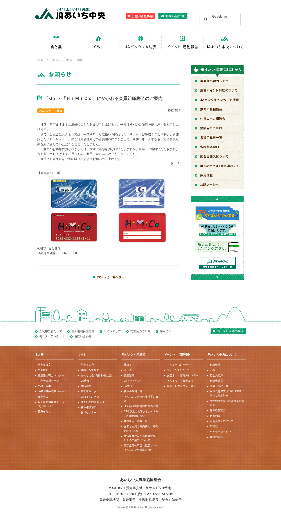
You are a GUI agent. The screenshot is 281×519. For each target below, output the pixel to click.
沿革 (212, 370)
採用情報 (165, 331)
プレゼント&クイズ (178, 370)
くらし (82, 354)
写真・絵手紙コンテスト (181, 386)
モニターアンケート (52, 336)
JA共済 (128, 386)
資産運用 (129, 375)
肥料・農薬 (44, 386)
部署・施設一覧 (219, 386)
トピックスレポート (179, 364)
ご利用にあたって (50, 331)
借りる (128, 370)
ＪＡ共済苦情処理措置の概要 (141, 406)
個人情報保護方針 (83, 331)
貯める (128, 364)
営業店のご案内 (140, 331)
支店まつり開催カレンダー (182, 375)
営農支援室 (44, 364)
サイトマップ (112, 331)
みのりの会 (97, 375)
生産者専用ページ (48, 380)
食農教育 (43, 396)
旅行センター (89, 412)
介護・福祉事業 (90, 370)
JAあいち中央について (221, 354)
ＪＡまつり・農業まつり (181, 380)
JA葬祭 (85, 380)
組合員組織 (216, 375)
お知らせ (55, 60)
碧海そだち (44, 411)
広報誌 (214, 426)
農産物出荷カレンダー (51, 375)
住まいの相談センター (94, 402)
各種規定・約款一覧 (136, 421)
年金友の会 (87, 364)
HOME (41, 60)
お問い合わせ (83, 336)
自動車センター (90, 391)
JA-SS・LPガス (90, 396)
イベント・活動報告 (177, 354)
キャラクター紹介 (220, 431)
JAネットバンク (133, 380)
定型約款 (215, 415)
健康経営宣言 (218, 410)
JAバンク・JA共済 (133, 354)
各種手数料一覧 (133, 391)
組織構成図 (216, 380)
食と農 (39, 354)
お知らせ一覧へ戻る (111, 277)
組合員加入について (222, 421)
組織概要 (215, 364)
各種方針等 (216, 437)
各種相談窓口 (89, 407)
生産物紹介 (44, 370)
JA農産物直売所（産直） (52, 391)
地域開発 (86, 386)
